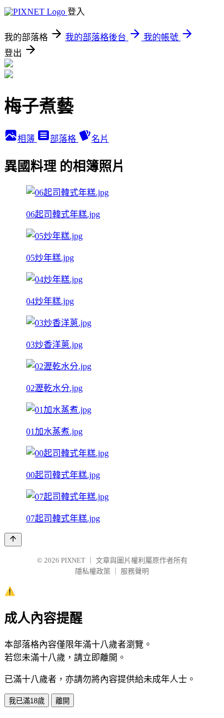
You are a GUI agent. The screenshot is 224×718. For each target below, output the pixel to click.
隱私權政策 (92, 571)
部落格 (64, 138)
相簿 (27, 138)
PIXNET (73, 560)
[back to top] (13, 539)
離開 (62, 701)
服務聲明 (135, 571)
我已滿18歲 (27, 701)
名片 (100, 138)
